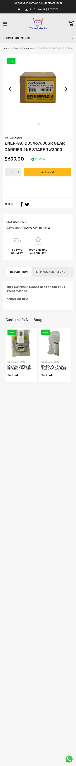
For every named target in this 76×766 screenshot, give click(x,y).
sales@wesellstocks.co (28, 3)
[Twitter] (27, 204)
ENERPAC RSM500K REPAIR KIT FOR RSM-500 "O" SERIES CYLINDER (19, 370)
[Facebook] (21, 204)
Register (53, 9)
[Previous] (10, 89)
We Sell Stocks (13, 138)
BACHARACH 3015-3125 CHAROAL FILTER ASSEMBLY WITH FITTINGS (54, 370)
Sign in (41, 9)
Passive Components (36, 227)
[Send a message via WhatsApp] (69, 759)
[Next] (66, 89)
